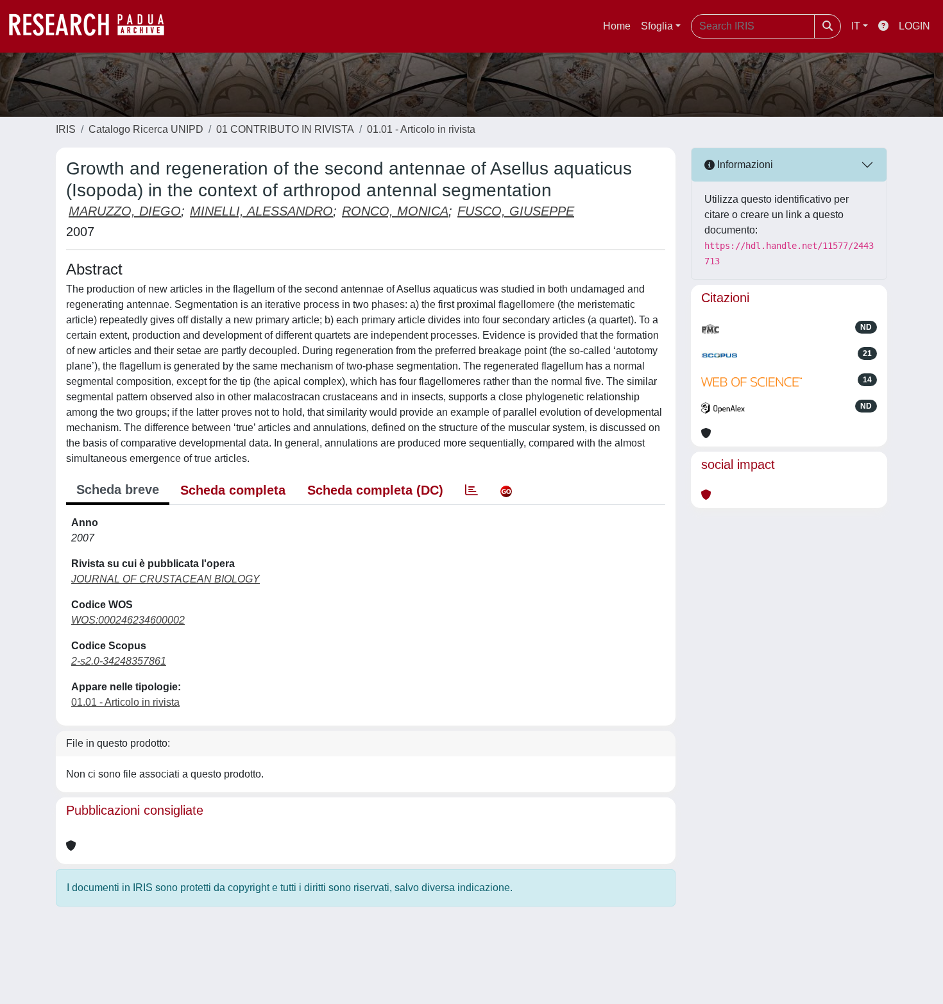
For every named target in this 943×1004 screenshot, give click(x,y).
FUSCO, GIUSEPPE (515, 211)
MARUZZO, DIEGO (125, 211)
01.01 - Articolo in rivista (421, 129)
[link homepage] (93, 26)
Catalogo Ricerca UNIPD (146, 129)
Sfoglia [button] (657, 26)
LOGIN (914, 26)
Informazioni (744, 164)
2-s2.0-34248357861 (118, 661)
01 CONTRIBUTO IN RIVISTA (285, 129)
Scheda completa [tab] (232, 490)
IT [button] (855, 26)
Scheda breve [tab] (117, 489)
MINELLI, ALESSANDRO (261, 211)
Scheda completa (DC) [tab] (375, 490)
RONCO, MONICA (395, 211)
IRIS (66, 129)
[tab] (471, 490)
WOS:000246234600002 (128, 620)
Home (617, 26)
